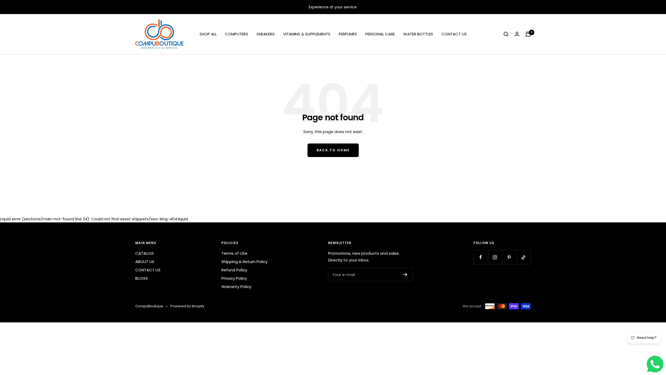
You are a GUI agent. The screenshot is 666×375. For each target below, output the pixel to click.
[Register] (405, 274)
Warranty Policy (236, 286)
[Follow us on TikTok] (523, 257)
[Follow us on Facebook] (480, 257)
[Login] (517, 34)
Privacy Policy (234, 278)
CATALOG (144, 253)
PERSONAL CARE (380, 34)
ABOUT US (144, 261)
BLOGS (141, 278)
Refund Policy (234, 270)
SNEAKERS (266, 34)
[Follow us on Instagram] (495, 257)
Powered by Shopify (187, 306)
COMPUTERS (236, 34)
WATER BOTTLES (418, 34)
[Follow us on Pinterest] (509, 257)
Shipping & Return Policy (244, 261)
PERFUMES (348, 34)
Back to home (333, 150)
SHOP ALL (208, 34)
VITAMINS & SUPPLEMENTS (306, 34)
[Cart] (528, 34)
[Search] (506, 34)
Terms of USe (234, 253)
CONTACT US (454, 34)
